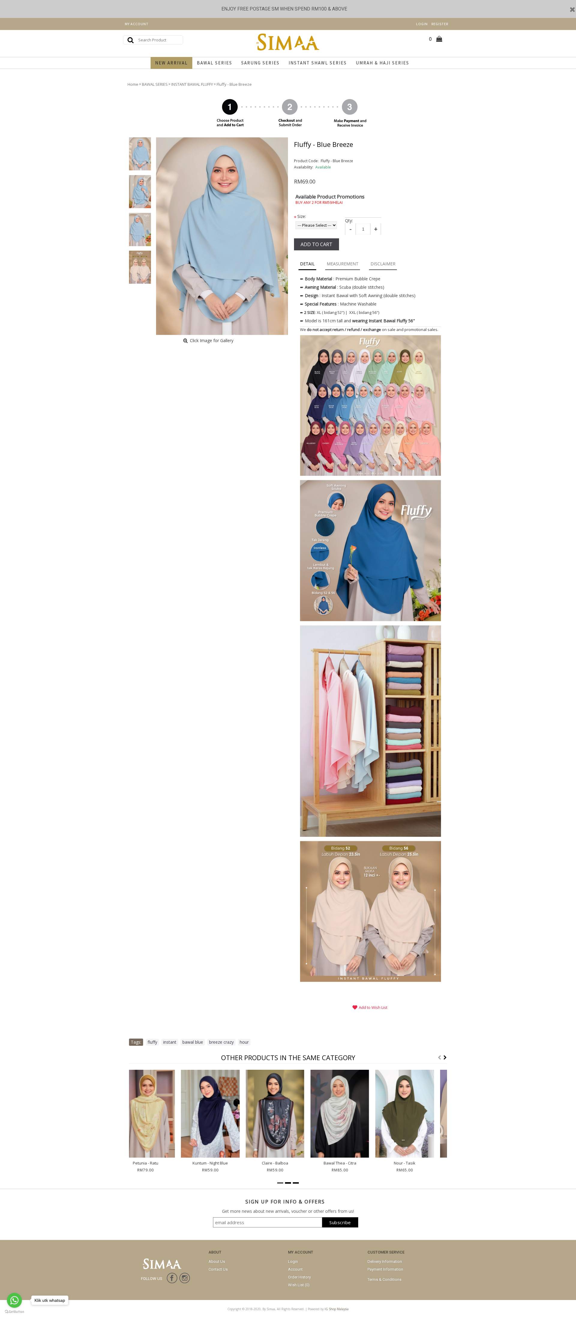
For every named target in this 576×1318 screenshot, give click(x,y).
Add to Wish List (373, 1007)
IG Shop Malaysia (337, 1309)
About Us (216, 1261)
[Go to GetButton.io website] (14, 1312)
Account (295, 1269)
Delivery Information (385, 1261)
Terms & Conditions (384, 1279)
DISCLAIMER (382, 264)
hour (244, 1042)
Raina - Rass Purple (223, 1163)
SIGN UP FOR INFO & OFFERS (285, 1201)
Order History (299, 1277)
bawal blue (192, 1042)
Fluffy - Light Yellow (353, 1163)
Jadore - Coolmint (417, 1163)
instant (169, 1042)
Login (293, 1261)
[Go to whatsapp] (14, 1300)
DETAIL (307, 264)
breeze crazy (221, 1042)
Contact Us (218, 1269)
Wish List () (299, 1285)
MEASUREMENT (342, 264)
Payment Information (385, 1269)
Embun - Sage (288, 1163)
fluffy (152, 1042)
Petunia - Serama (158, 1163)
